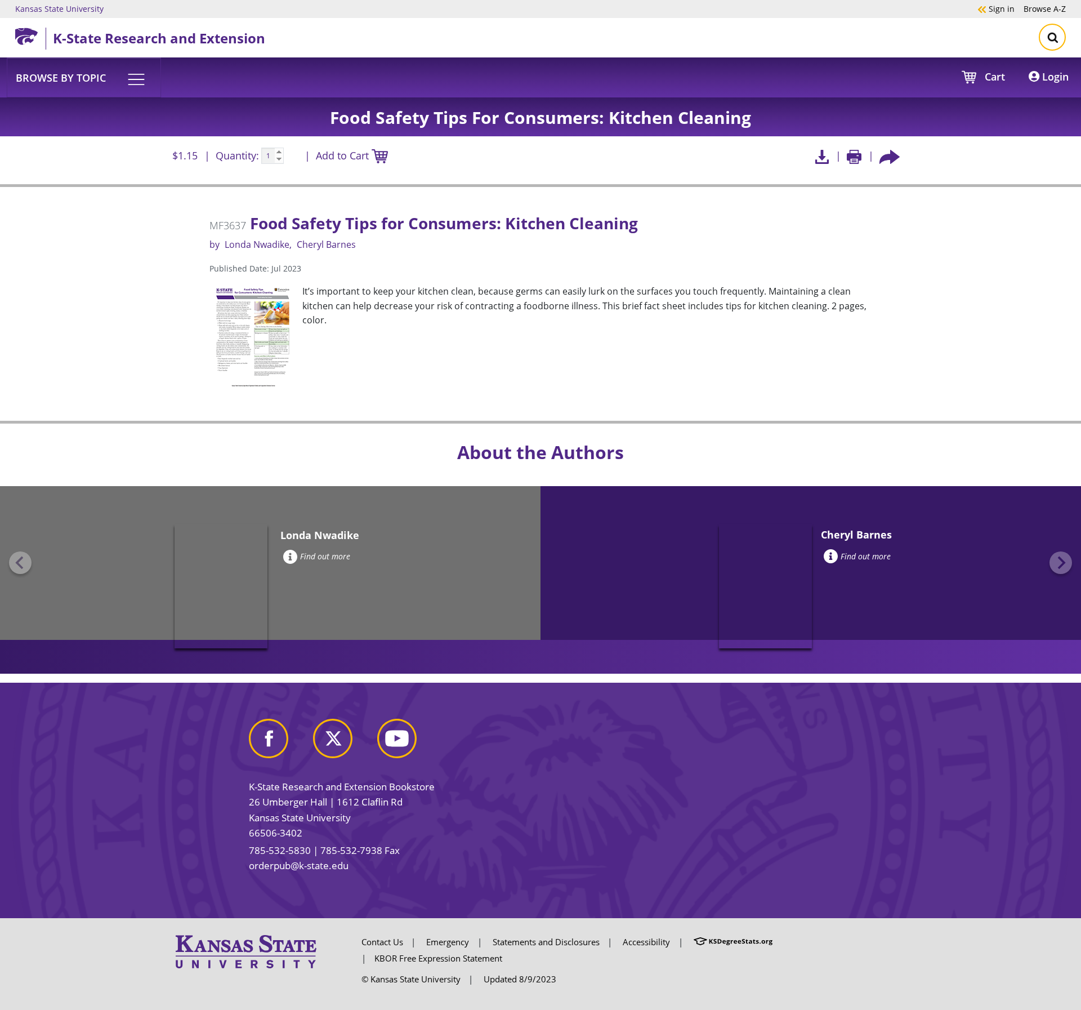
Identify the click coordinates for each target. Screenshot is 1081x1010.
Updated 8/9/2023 (520, 979)
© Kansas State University (411, 979)
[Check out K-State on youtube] (408, 742)
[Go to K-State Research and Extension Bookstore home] (30, 34)
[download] (821, 156)
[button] (84, 77)
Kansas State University (59, 8)
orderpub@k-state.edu (299, 865)
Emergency (447, 941)
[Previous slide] (20, 562)
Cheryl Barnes (326, 244)
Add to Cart (344, 155)
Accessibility (646, 941)
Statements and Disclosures (546, 941)
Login (1054, 76)
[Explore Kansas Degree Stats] (733, 941)
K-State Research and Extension (159, 38)
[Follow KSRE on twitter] (344, 742)
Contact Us (382, 941)
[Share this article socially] (889, 156)
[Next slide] (1060, 562)
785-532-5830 (280, 850)
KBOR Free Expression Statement (438, 958)
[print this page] (854, 156)
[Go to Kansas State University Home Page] (246, 951)
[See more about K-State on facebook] (280, 742)
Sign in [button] (996, 8)
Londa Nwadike (257, 244)
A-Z (1045, 8)
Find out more (325, 556)
